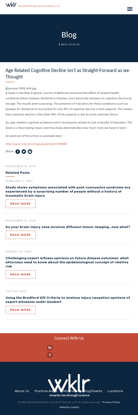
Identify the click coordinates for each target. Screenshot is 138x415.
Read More (20, 203)
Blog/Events (92, 391)
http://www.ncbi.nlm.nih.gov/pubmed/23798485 (36, 143)
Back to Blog (70, 44)
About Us (22, 391)
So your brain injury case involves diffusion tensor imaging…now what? (68, 227)
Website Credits (69, 407)
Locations (115, 391)
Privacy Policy (111, 402)
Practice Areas (46, 391)
